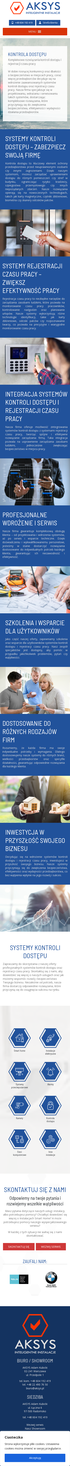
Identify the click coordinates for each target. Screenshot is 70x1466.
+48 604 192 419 (23, 22)
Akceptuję (35, 1458)
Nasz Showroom (35, 1428)
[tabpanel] (35, 73)
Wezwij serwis (51, 1246)
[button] (32, 31)
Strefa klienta (49, 22)
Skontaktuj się (18, 1246)
